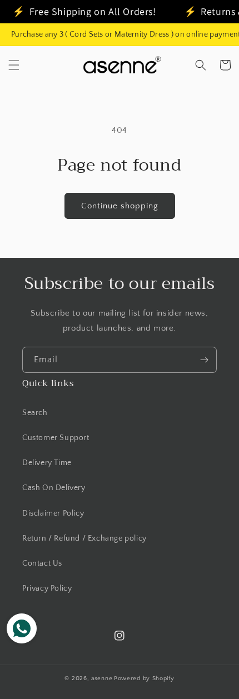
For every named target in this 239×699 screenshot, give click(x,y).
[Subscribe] (204, 360)
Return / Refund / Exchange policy (84, 538)
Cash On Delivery (54, 487)
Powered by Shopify (144, 678)
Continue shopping (119, 206)
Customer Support (55, 437)
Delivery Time (47, 462)
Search (35, 412)
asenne (101, 678)
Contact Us (42, 563)
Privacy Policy (47, 588)
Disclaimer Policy (53, 513)
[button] (14, 65)
